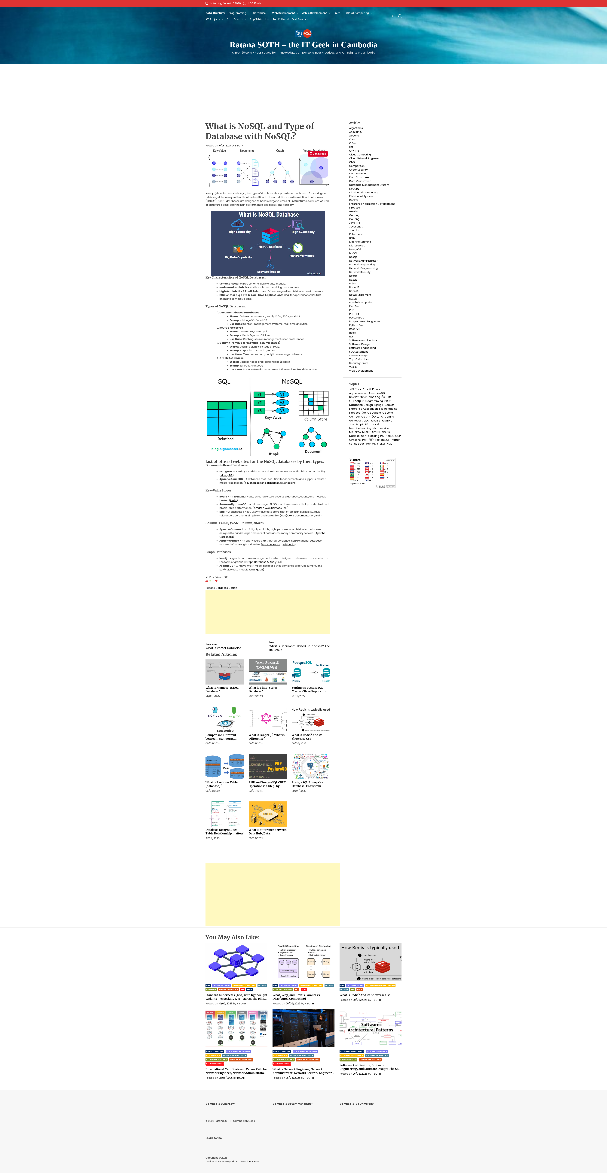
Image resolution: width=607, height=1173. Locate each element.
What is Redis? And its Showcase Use (307, 736)
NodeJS (354, 291)
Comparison (357, 166)
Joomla (354, 230)
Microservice (357, 245)
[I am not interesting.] (216, 581)
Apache (354, 135)
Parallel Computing (361, 302)
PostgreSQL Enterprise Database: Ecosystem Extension (307, 786)
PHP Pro (354, 314)
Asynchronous (358, 393)
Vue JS (353, 367)
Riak (283, 515)
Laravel (374, 424)
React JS (354, 329)
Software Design (359, 344)
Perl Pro (354, 306)
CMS (352, 162)
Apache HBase (271, 544)
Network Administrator (363, 261)
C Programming (372, 401)
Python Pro (356, 325)
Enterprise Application (363, 409)
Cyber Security (358, 170)
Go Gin (353, 211)
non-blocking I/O (372, 436)
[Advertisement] (303, 88)
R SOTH (239, 145)
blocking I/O (377, 397)
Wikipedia (288, 544)
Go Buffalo (374, 413)
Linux (337, 13)
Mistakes (355, 432)
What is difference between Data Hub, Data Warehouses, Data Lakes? (268, 833)
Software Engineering (362, 348)
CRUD (387, 401)
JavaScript (356, 226)
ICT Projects (212, 19)
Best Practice (300, 19)
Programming (237, 13)
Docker (353, 200)
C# (351, 147)
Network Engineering (362, 264)
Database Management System (369, 185)
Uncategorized (358, 363)
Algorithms (356, 128)
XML (389, 444)
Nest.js (353, 257)
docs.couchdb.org (284, 483)
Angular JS (355, 132)
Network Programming (363, 268)
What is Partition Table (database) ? (221, 784)
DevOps (354, 189)
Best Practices (358, 397)
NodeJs (354, 436)
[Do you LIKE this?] (207, 581)
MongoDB (227, 475)
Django (378, 405)
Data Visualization (360, 181)
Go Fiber (354, 416)
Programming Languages (364, 321)
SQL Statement (358, 352)
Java (365, 420)
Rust (352, 336)
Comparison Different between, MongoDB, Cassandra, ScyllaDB (220, 738)
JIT (366, 424)
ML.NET (366, 432)
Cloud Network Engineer (364, 158)
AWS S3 (381, 393)
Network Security (360, 272)
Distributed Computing (363, 192)
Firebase (354, 207)
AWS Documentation (301, 515)
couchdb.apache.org (258, 483)
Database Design (226, 588)
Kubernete (355, 234)
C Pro (352, 143)
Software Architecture (363, 340)
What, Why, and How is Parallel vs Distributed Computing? (296, 996)
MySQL (353, 253)
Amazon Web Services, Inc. (270, 508)
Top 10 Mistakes (260, 19)
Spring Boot (356, 444)
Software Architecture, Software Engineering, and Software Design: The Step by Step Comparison (370, 1068)
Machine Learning (360, 242)
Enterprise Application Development (372, 204)
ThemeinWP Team (249, 1161)
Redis (233, 500)
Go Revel (355, 420)
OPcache (355, 440)
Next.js (353, 276)
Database (259, 13)
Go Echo (387, 413)
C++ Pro (354, 151)
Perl (364, 440)
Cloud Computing (357, 13)
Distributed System (361, 196)
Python (396, 440)
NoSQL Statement (360, 295)
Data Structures (215, 13)
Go (364, 413)
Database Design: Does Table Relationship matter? (224, 831)
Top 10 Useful (281, 19)
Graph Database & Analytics (263, 562)
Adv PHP (368, 389)
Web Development (283, 13)
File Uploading (388, 409)
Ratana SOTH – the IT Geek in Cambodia (303, 44)
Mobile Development (314, 13)
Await (372, 393)
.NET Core (355, 389)
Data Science (235, 19)
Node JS (354, 287)
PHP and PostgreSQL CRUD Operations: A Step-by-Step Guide (267, 786)
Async (379, 389)
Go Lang (354, 215)
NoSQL (390, 436)
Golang (389, 416)
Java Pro (354, 223)
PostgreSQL (356, 317)
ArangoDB (256, 569)
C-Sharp (355, 401)
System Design (358, 355)
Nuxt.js (353, 298)
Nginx (352, 283)
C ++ (352, 139)
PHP (351, 310)
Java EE (375, 420)
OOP (398, 436)
